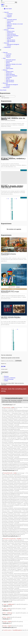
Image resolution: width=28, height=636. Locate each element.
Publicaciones (7, 47)
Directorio (6, 376)
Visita (5, 18)
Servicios (9, 26)
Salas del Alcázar (11, 41)
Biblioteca (9, 25)
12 (12, 214)
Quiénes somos (10, 31)
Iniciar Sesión (8, 8)
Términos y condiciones (9, 377)
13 (12, 216)
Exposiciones (10, 21)
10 (12, 211)
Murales (9, 38)
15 (12, 219)
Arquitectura (10, 32)
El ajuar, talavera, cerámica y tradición (13, 158)
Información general (12, 19)
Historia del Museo (11, 34)
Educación (6, 43)
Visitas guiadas (10, 28)
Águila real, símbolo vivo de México (13, 118)
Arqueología (10, 37)
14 (12, 217)
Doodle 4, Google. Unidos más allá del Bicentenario (12, 186)
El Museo (6, 29)
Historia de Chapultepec (12, 35)
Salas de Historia (11, 40)
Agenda (9, 22)
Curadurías (9, 13)
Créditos (6, 380)
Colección (6, 12)
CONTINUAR (18, 360)
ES (3, 6)
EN (6, 6)
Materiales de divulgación (13, 44)
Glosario (9, 45)
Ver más (24, 130)
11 (12, 213)
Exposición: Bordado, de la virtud (15, 24)
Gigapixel (9, 16)
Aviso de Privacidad (8, 379)
